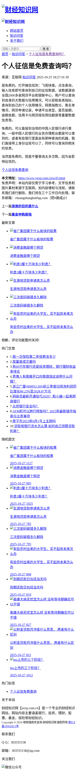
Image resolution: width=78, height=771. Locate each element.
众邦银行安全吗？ (25, 406)
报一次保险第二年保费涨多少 (34, 356)
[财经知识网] (20, 9)
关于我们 (16, 40)
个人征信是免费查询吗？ (47, 54)
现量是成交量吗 (24, 361)
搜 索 (46, 48)
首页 (5, 54)
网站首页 (16, 30)
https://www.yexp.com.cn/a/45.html (41, 178)
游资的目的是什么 (25, 206)
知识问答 (16, 35)
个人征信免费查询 (15, 170)
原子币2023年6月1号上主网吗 (34, 421)
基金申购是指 (22, 214)
